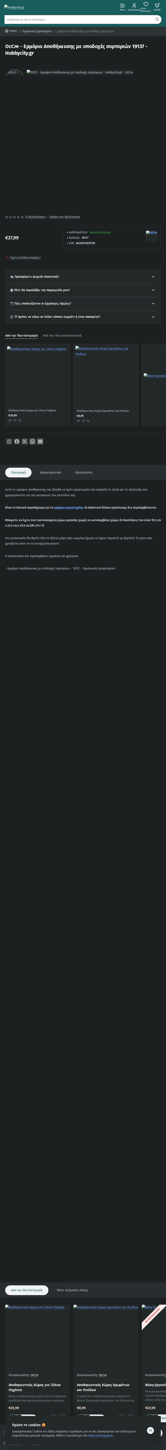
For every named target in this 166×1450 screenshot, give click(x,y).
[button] (10, 420)
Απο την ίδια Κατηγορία (27, 1290)
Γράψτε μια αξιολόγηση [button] (64, 217)
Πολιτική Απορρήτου (101, 1435)
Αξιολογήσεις (84, 472)
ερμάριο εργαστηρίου (68, 507)
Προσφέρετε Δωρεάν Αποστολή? (37, 277)
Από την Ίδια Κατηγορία (21, 335)
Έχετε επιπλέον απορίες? (25, 257)
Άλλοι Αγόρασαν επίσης (72, 1290)
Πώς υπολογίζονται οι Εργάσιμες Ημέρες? (42, 303)
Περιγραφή (18, 472)
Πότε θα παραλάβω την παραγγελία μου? (42, 290)
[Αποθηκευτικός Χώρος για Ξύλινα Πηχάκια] (36, 376)
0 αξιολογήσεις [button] (35, 217)
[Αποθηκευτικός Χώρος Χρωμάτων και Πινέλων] (105, 376)
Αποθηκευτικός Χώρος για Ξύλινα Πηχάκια (32, 410)
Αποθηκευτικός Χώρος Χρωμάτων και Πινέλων (103, 410)
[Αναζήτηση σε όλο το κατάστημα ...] (157, 19)
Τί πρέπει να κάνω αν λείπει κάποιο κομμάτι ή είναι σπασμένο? (57, 317)
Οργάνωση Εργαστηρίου (37, 31)
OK (150, 1430)
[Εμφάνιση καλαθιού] (157, 7)
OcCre (34, 1375)
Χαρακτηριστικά (50, 472)
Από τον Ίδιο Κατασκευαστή (62, 335)
